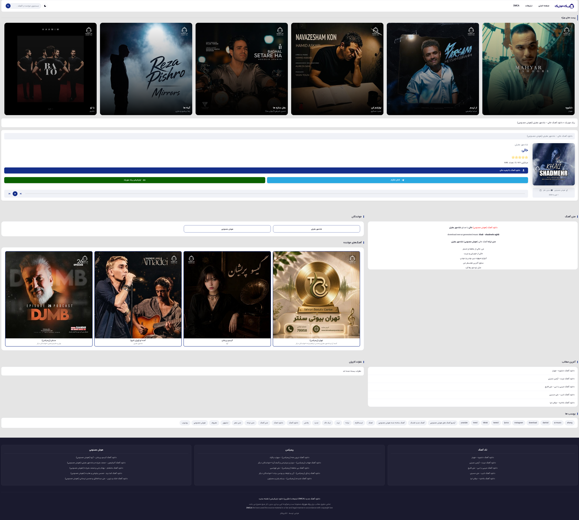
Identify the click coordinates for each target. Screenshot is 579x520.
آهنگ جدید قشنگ (417, 423)
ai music (557, 423)
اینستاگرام (359, 423)
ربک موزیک (570, 122)
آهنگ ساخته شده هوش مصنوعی (391, 423)
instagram (518, 423)
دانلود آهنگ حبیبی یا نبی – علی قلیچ (560, 386)
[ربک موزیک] (564, 6)
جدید (316, 423)
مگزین (287, 499)
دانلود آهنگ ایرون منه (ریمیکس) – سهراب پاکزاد (289, 457)
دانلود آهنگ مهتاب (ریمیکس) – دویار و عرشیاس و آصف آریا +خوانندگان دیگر (289, 462)
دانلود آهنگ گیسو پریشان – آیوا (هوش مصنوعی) (96, 457)
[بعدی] (21, 194)
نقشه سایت (264, 499)
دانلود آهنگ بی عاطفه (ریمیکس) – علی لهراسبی (289, 468)
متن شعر (237, 423)
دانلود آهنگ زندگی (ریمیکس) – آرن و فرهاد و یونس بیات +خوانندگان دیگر (289, 473)
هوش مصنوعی (559, 190)
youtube (464, 423)
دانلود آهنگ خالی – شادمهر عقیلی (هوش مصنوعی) (550, 136)
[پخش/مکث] (15, 193)
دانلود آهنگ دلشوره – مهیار (563, 370)
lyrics (506, 423)
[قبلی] (9, 194)
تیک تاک (327, 423)
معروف (214, 423)
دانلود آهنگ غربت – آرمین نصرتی (561, 378)
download (533, 423)
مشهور (225, 423)
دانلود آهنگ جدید (312, 499)
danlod (545, 423)
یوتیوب (185, 423)
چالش (306, 423)
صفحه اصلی (543, 5)
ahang (569, 423)
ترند (338, 423)
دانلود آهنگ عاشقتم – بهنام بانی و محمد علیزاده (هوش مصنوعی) (96, 468)
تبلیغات (528, 5)
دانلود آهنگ (293, 423)
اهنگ (371, 423)
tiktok (485, 423)
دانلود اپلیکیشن (276, 499)
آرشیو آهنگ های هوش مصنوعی (442, 423)
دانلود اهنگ (278, 423)
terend (495, 423)
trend (475, 423)
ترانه (347, 423)
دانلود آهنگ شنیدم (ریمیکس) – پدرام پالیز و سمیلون (289, 478)
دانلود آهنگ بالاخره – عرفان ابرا (562, 402)
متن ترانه (250, 423)
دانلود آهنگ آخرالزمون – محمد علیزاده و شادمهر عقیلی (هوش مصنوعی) (96, 462)
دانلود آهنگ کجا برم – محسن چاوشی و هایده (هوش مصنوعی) (96, 473)
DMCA (516, 5)
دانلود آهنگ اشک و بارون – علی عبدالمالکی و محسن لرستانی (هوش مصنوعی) (96, 478)
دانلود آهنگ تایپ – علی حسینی (562, 394)
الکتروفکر (283, 513)
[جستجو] (8, 5)
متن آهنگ (264, 423)
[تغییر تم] (45, 6)
